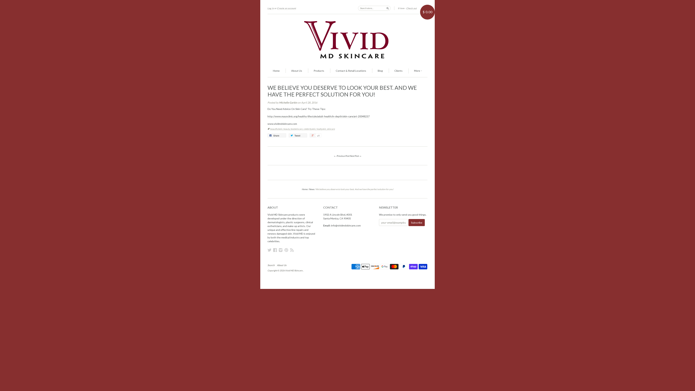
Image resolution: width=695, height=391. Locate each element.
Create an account (286, 8)
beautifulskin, (276, 129)
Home (276, 70)
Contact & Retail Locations (351, 70)
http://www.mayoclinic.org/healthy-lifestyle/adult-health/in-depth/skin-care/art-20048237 (319, 116)
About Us (296, 70)
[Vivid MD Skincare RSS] (292, 250)
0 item (401, 8)
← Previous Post (341, 156)
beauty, (286, 129)
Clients (398, 70)
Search (271, 265)
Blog (380, 70)
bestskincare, (296, 129)
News (311, 189)
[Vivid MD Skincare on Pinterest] (286, 250)
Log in (271, 8)
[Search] (388, 8)
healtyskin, (321, 129)
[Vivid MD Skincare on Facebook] (275, 250)
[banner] (347, 39)
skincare (331, 129)
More (417, 70)
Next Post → (355, 156)
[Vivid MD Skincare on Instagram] (281, 250)
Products (319, 70)
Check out (411, 8)
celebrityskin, (309, 129)
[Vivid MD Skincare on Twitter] (269, 250)
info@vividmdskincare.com (346, 225)
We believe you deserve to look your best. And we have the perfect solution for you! (342, 91)
